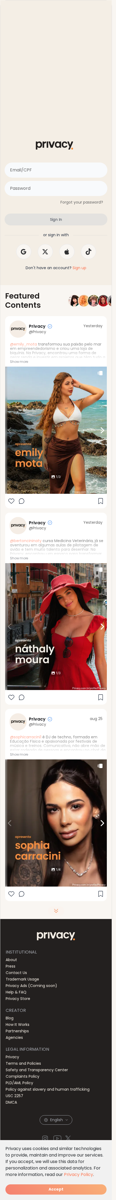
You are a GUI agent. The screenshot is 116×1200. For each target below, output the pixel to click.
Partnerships (17, 1031)
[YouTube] (57, 1138)
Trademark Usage (22, 979)
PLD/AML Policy (19, 1083)
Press (10, 966)
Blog (9, 1018)
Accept (56, 1189)
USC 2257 (14, 1095)
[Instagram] (45, 1138)
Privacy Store (18, 998)
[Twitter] (68, 1138)
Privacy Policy (78, 1174)
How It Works (17, 1024)
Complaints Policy (22, 1076)
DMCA (11, 1102)
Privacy (12, 1057)
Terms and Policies (23, 1063)
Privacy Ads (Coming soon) (31, 985)
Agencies (14, 1037)
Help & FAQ (16, 992)
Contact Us (16, 972)
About (11, 959)
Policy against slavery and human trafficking (48, 1089)
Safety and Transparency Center (37, 1070)
